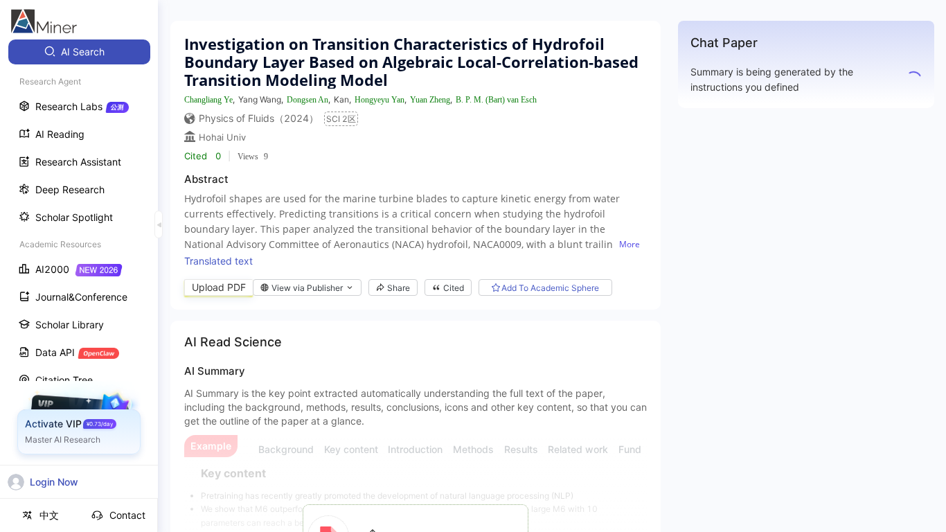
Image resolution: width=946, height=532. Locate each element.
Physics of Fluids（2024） (259, 118)
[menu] (79, 257)
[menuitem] (79, 51)
